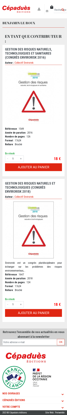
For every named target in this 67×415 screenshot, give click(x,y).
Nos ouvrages (11, 393)
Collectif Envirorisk (24, 62)
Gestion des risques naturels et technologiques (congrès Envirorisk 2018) (30, 187)
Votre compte (11, 406)
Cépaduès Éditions (13, 400)
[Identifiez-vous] (39, 5)
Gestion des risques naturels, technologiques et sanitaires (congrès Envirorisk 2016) (28, 53)
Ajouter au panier (33, 167)
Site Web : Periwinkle (55, 412)
